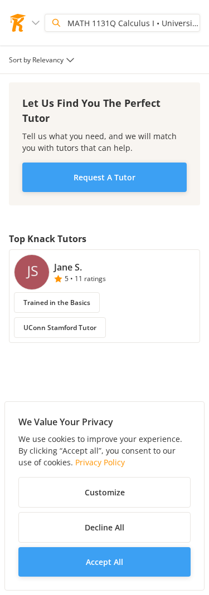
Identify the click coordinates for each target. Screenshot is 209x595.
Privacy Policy (100, 462)
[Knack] (18, 23)
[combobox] (43, 59)
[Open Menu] (36, 23)
